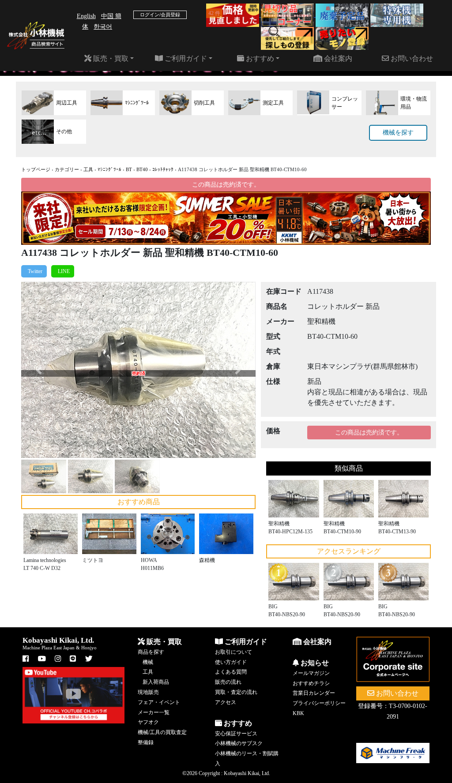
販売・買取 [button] (109, 58)
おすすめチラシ (311, 683)
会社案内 (337, 58)
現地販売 (148, 692)
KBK (298, 713)
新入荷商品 (156, 682)
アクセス (225, 702)
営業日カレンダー (314, 693)
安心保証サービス (236, 734)
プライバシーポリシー (319, 703)
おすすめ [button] (259, 58)
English (86, 16)
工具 (88, 169)
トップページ (35, 169)
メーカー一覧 (154, 712)
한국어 (103, 26)
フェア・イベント (159, 702)
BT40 (142, 169)
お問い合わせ (411, 58)
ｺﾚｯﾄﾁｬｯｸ (162, 169)
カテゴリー (67, 169)
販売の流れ (228, 682)
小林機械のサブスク (239, 743)
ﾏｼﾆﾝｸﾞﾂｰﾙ (109, 169)
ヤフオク (148, 722)
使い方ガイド (231, 662)
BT (129, 169)
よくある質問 (231, 672)
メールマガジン (311, 673)
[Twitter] (34, 271)
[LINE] (62, 271)
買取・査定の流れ (236, 692)
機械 (148, 662)
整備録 (146, 742)
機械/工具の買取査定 (162, 732)
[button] (38, 369)
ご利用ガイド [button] (185, 58)
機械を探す (398, 132)
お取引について (233, 652)
